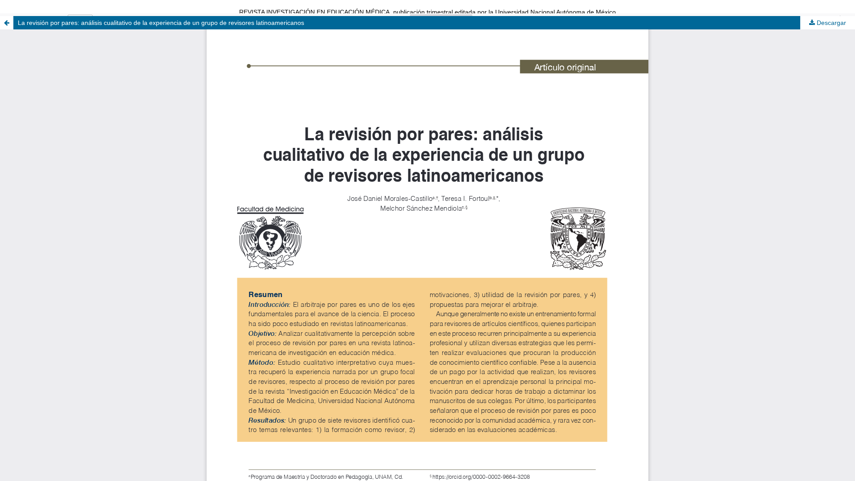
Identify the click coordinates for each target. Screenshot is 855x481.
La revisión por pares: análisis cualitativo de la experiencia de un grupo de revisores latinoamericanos (161, 22)
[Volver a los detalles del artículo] (6, 22)
